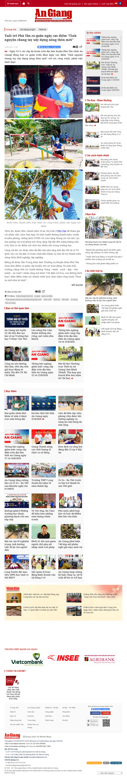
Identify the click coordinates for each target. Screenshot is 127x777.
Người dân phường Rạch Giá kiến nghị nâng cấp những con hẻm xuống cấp (103, 251)
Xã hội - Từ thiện (69, 707)
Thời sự (42, 29)
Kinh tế (13, 712)
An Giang (74, 299)
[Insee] (63, 658)
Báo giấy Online (91, 3)
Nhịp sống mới (15, 720)
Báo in (106, 763)
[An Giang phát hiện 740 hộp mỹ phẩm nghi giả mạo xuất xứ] (70, 531)
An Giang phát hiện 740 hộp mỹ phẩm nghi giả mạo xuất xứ (111, 308)
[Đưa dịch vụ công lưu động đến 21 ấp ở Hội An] (70, 437)
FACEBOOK (95, 713)
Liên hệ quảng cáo (72, 3)
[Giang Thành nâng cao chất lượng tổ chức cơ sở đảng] (44, 437)
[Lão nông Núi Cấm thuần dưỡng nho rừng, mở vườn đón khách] (44, 320)
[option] (28, 659)
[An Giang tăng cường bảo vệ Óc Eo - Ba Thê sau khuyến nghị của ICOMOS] (17, 470)
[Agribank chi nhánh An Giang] (99, 658)
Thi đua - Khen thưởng (98, 100)
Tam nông (31, 720)
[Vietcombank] (27, 659)
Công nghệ (49, 712)
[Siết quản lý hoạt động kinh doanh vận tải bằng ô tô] (44, 562)
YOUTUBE (105, 713)
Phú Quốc (65, 299)
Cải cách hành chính (97, 155)
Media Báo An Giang (33, 726)
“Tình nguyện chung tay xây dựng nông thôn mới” (23, 299)
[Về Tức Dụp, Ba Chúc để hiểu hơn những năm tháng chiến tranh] (44, 501)
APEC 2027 (48, 299)
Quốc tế (13, 716)
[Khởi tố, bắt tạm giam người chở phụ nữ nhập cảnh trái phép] (44, 531)
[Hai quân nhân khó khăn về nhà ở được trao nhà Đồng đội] (17, 403)
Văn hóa (30, 716)
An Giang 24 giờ (27, 29)
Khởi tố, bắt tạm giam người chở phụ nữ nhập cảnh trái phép (111, 319)
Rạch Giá (57, 299)
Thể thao (48, 716)
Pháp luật (66, 712)
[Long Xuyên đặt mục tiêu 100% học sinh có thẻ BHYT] (17, 562)
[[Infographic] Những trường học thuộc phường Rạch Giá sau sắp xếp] (17, 501)
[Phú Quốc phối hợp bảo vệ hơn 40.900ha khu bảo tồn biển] (70, 501)
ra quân (37, 296)
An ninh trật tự (94, 270)
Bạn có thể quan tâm (17, 308)
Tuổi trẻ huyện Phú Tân (24, 296)
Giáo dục (30, 712)
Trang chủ (11, 29)
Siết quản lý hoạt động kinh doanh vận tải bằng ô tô (111, 331)
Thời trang (49, 720)
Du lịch (65, 720)
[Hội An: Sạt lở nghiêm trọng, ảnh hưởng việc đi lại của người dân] (17, 531)
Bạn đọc (91, 214)
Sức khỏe (66, 716)
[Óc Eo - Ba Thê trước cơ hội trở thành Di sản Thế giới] (70, 470)
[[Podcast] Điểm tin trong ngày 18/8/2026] (93, 91)
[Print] (77, 47)
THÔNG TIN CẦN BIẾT (16, 671)
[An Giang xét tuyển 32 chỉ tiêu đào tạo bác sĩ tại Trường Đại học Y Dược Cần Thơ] (17, 320)
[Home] (23, 3)
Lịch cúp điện (108, 3)
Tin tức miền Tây (16, 724)
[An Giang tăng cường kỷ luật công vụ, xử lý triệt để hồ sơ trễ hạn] (70, 562)
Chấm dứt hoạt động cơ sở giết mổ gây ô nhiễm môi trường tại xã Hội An (103, 257)
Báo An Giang (10, 303)
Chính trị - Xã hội (51, 707)
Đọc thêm (11, 391)
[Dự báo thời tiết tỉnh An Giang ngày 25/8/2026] (44, 403)
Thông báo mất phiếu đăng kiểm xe (102, 263)
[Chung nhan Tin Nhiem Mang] (36, 736)
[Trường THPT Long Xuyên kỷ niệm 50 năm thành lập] (44, 470)
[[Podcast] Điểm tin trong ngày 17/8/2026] (93, 81)
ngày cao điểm (47, 296)
